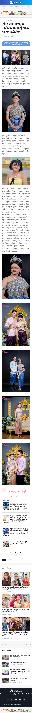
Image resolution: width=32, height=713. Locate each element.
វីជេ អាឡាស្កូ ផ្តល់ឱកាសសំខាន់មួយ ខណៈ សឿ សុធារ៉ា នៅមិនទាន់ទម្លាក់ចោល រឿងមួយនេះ (16, 610)
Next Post (28, 644)
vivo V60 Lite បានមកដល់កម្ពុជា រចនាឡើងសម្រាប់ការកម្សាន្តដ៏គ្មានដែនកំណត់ (18, 543)
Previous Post (4, 644)
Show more (27, 568)
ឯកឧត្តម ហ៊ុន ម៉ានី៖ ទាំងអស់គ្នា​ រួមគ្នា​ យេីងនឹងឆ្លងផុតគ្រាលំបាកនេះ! (20, 656)
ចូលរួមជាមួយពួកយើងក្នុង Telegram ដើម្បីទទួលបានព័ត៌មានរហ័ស (16, 43)
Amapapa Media (16, 705)
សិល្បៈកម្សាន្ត (9, 20)
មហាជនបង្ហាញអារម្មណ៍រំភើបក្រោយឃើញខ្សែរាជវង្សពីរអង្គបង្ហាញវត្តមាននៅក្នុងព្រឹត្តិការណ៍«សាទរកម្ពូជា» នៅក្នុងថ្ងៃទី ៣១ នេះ (16, 634)
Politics (10, 7)
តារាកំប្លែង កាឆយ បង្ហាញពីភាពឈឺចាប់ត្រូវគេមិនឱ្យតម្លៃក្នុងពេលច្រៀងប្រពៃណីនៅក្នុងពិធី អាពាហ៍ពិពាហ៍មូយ (15, 588)
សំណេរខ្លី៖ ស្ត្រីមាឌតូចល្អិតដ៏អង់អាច (18, 662)
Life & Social (25, 7)
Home (3, 7)
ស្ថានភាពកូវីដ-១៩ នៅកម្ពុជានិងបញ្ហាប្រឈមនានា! (18, 679)
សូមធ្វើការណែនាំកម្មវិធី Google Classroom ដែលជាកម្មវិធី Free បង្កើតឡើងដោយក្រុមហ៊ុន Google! (20, 671)
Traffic (17, 7)
